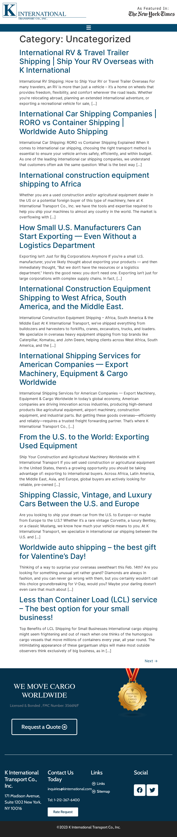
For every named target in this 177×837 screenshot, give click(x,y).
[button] (88, 28)
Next (151, 661)
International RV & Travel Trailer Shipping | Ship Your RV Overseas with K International (86, 61)
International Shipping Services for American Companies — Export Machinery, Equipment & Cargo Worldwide (80, 369)
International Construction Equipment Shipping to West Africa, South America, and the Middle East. (85, 297)
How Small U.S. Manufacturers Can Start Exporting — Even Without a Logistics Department (80, 236)
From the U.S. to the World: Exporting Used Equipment (84, 441)
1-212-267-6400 (66, 800)
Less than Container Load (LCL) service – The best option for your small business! (88, 608)
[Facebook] (139, 790)
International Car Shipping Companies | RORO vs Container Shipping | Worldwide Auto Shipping (88, 122)
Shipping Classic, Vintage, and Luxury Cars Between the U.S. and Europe (85, 499)
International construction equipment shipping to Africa (84, 179)
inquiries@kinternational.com (70, 789)
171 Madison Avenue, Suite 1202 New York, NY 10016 (23, 802)
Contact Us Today (61, 776)
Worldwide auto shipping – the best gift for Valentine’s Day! (87, 551)
